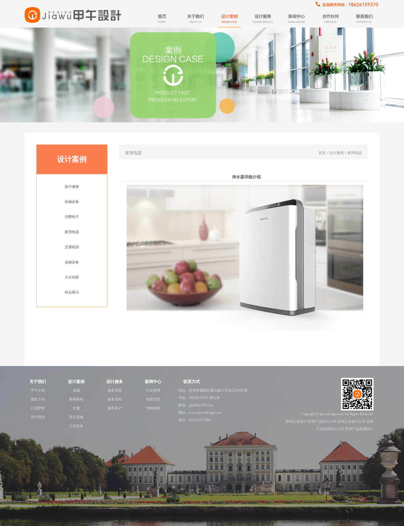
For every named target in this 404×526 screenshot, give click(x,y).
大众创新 (72, 277)
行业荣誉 (38, 408)
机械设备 (72, 202)
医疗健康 (72, 187)
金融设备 (72, 262)
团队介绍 (38, 399)
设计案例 (76, 381)
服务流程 (115, 399)
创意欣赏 (153, 399)
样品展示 (72, 292)
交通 (76, 408)
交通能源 (72, 247)
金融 (76, 390)
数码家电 (76, 399)
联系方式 (191, 381)
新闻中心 (153, 381)
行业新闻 (153, 390)
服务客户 (115, 408)
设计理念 (38, 417)
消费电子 (72, 217)
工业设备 (76, 426)
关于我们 (38, 381)
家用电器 (72, 232)
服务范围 (115, 390)
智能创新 (153, 408)
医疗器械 (76, 417)
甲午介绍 (38, 390)
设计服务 (114, 381)
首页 (322, 153)
